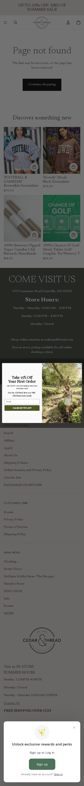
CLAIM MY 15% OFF (22, 408)
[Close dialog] (79, 365)
